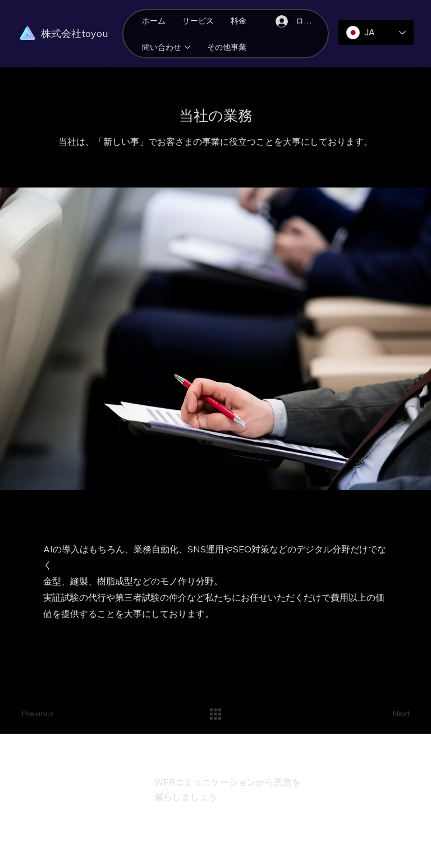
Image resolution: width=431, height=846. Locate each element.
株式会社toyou (74, 33)
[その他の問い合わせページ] (187, 47)
